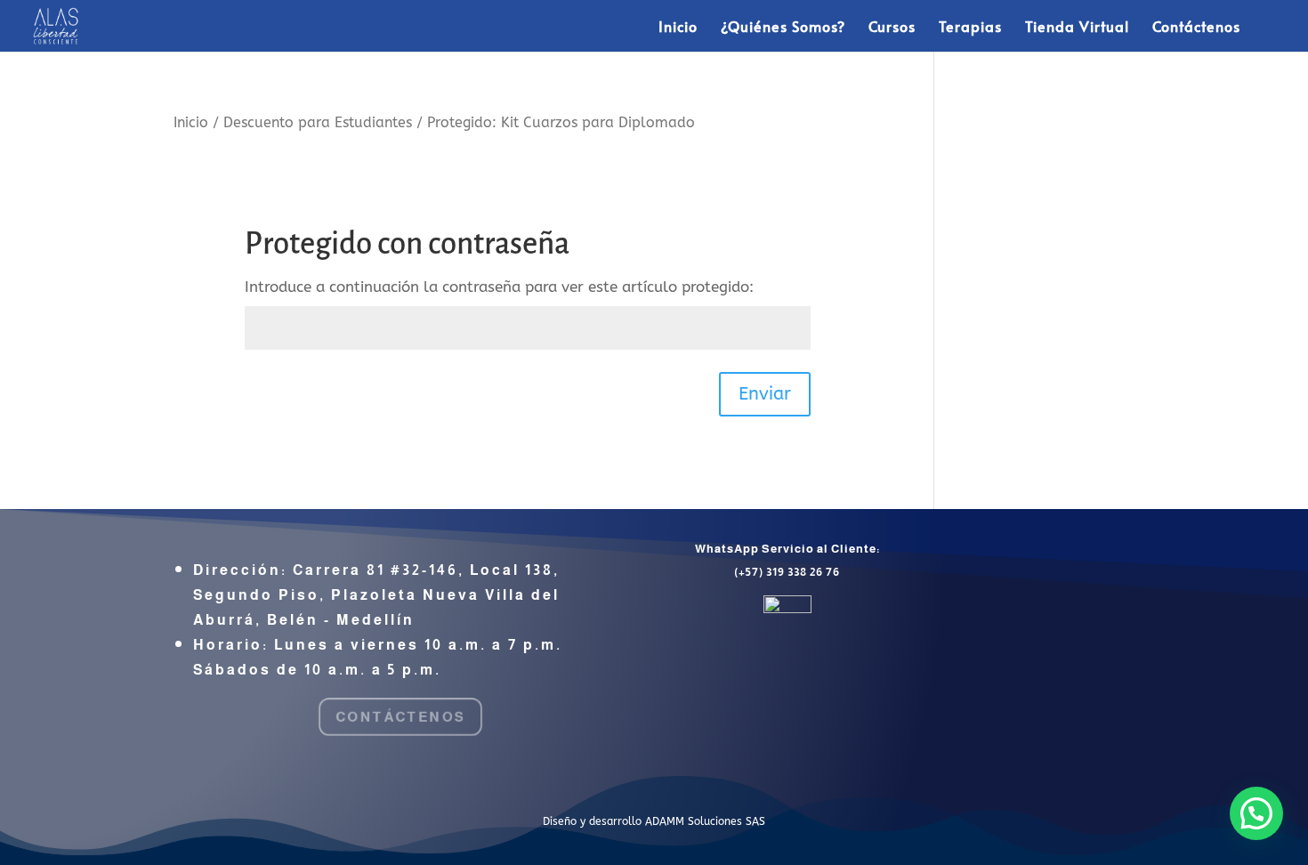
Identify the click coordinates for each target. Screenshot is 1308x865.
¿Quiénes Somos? (783, 28)
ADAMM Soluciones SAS (705, 821)
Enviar (765, 394)
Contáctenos (1196, 28)
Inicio (678, 28)
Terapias (970, 28)
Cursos (892, 28)
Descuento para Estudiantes (317, 123)
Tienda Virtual (1077, 28)
